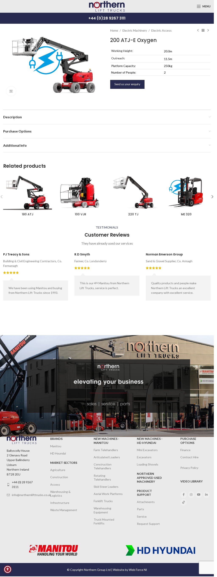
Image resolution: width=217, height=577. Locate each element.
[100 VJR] (80, 192)
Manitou (55, 446)
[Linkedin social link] (206, 495)
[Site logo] (107, 6)
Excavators (144, 457)
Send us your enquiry (127, 84)
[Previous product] (197, 30)
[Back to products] (203, 30)
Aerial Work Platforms (108, 494)
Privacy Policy (189, 468)
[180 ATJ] (27, 192)
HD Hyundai (58, 453)
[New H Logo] (160, 550)
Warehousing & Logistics (60, 493)
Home (114, 30)
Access (55, 484)
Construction (59, 477)
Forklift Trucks (103, 501)
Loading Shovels (147, 464)
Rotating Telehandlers (102, 477)
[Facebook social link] (183, 495)
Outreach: (118, 58)
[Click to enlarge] (11, 91)
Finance (185, 450)
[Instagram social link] (191, 495)
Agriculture (57, 470)
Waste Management (63, 510)
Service (142, 516)
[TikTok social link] (183, 502)
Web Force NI (138, 569)
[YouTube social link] (199, 495)
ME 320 (186, 214)
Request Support (148, 523)
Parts (140, 509)
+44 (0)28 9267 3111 (106, 18)
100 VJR (80, 214)
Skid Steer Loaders (106, 486)
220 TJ (133, 214)
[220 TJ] (133, 192)
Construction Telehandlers (102, 466)
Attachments (146, 502)
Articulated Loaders (107, 457)
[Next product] (208, 30)
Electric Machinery (134, 30)
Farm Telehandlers (106, 450)
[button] (212, 196)
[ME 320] (186, 192)
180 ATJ (27, 214)
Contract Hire (189, 457)
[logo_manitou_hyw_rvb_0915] (53, 550)
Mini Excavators (147, 450)
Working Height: (122, 51)
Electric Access (161, 30)
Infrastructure (59, 503)
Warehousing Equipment (102, 510)
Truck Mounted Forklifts (104, 521)
